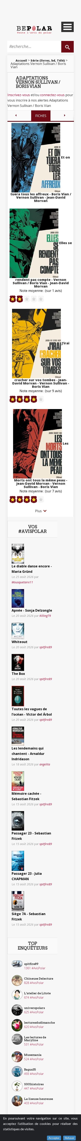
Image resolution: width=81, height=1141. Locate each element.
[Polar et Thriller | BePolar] (34, 29)
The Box (18, 673)
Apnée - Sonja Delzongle (32, 610)
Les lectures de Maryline (35, 1039)
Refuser (69, 1138)
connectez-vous (52, 95)
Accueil (21, 60)
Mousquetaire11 (22, 582)
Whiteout (19, 642)
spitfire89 (45, 647)
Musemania (33, 1054)
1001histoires (34, 1084)
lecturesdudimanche (39, 1022)
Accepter (54, 1138)
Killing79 (45, 616)
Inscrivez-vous (18, 95)
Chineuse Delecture (38, 978)
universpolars (34, 1008)
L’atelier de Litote (37, 993)
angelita (44, 764)
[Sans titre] (18, 553)
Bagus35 (30, 1069)
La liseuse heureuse (38, 1098)
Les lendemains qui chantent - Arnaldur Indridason (28, 753)
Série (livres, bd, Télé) (48, 60)
